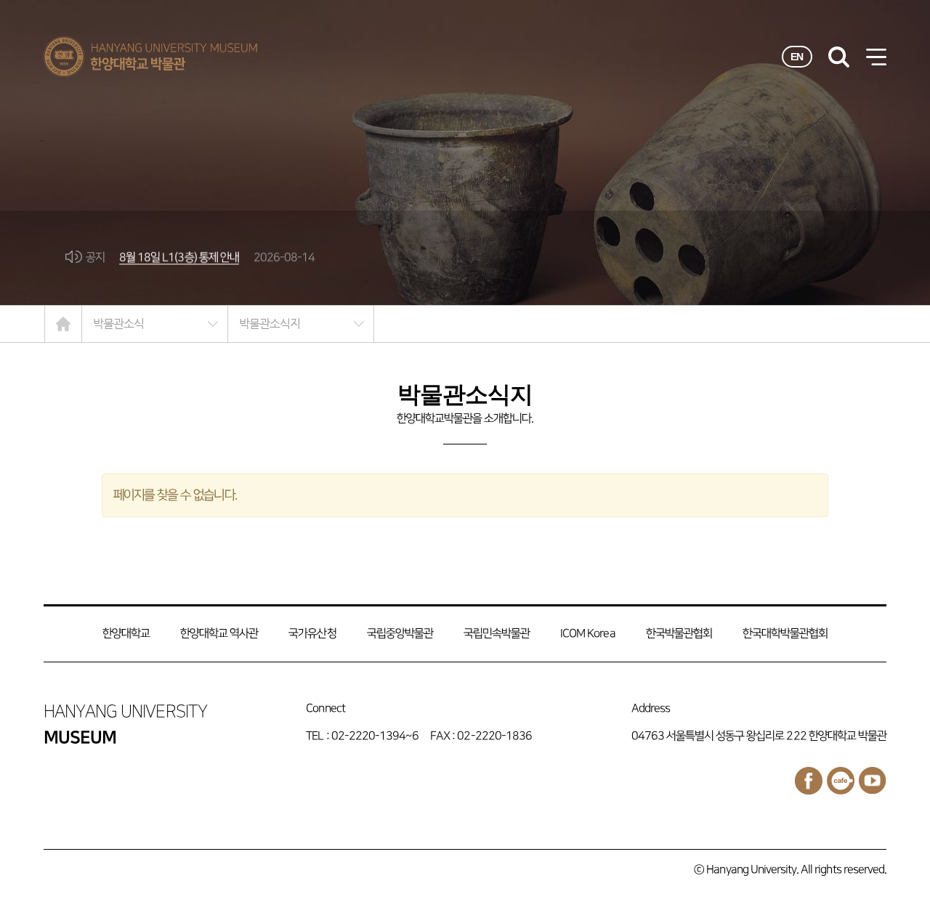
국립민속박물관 (497, 633)
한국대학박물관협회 (785, 633)
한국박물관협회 (679, 633)
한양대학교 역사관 (219, 633)
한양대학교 (126, 633)
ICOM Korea (587, 633)
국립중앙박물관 (400, 633)
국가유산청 (312, 633)
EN (796, 56)
